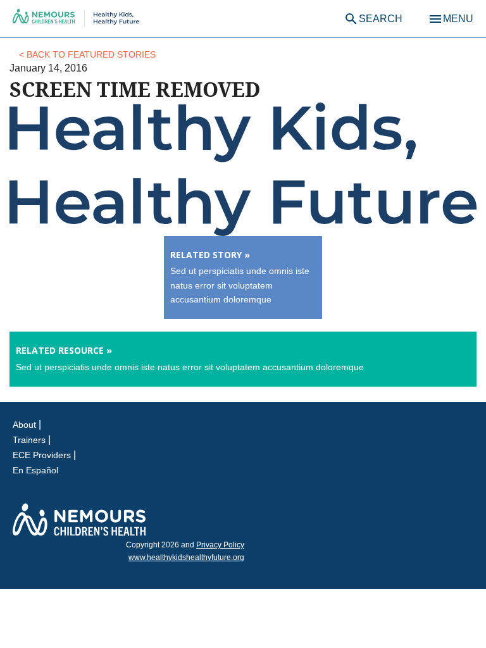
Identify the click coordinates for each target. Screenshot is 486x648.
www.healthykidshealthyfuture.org (186, 557)
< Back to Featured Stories (87, 54)
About (24, 425)
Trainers (29, 440)
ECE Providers (42, 455)
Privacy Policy (220, 544)
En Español (35, 470)
